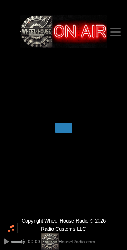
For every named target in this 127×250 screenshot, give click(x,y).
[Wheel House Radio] (63, 31)
